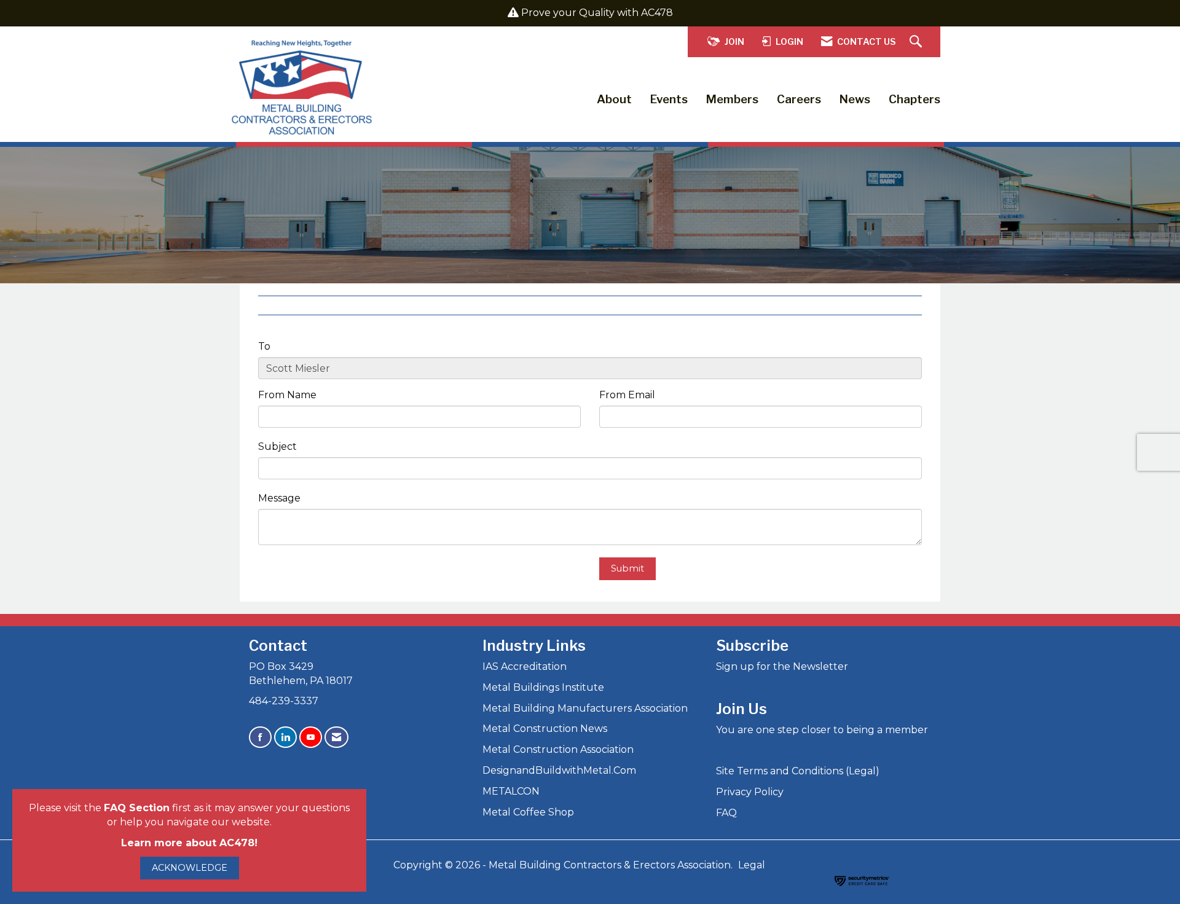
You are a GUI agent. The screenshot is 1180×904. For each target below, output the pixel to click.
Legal (751, 865)
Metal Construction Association (558, 749)
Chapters (914, 99)
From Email (627, 395)
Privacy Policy (750, 792)
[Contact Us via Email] (336, 737)
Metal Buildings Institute (543, 687)
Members (732, 99)
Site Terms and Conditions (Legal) (797, 771)
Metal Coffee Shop (528, 812)
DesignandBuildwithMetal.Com (559, 770)
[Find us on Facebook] (260, 737)
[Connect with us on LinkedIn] (285, 737)
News (855, 99)
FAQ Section (137, 808)
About (614, 99)
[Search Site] (917, 42)
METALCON (511, 791)
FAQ (726, 813)
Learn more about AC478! (189, 843)
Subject (277, 446)
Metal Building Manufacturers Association (585, 708)
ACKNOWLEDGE (189, 867)
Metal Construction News (544, 728)
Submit (627, 568)
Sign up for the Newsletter (782, 666)
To (264, 346)
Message (279, 498)
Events (669, 99)
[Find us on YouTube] (310, 737)
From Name (287, 395)
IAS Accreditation (524, 666)
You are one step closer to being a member (822, 730)
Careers (799, 99)
